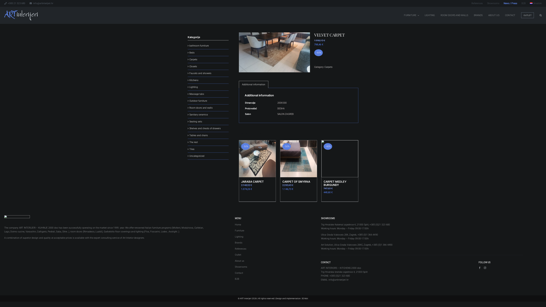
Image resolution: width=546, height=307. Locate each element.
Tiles (191, 149)
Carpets (328, 67)
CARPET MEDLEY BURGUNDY (335, 183)
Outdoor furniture (198, 100)
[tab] (253, 84)
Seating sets (195, 121)
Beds (192, 52)
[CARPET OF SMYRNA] (298, 158)
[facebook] (480, 268)
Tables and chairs (198, 135)
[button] (541, 15)
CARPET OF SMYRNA (296, 181)
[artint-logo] (21, 11)
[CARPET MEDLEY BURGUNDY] (339, 158)
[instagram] (485, 268)
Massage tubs (196, 94)
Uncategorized (196, 156)
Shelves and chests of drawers (205, 128)
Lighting (193, 87)
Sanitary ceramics (198, 114)
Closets (193, 66)
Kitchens (193, 80)
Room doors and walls (201, 107)
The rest (193, 142)
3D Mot (305, 298)
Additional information (253, 84)
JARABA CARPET (252, 181)
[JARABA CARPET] (257, 158)
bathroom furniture (199, 45)
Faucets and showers (200, 73)
